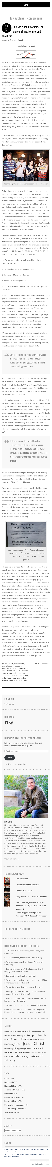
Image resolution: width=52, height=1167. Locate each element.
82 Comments (43, 664)
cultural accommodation (11, 666)
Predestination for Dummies (27, 885)
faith (35, 1039)
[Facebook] (6, 723)
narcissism (13, 673)
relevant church (18, 675)
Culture (7, 1078)
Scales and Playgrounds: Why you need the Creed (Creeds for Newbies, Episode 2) (31, 906)
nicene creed (8, 1052)
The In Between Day (24, 891)
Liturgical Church (11, 1086)
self (26, 675)
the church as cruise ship (18, 517)
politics (15, 1052)
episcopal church (35, 1035)
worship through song (18, 680)
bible (16, 1032)
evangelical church (9, 668)
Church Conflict (36, 1032)
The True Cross (22, 879)
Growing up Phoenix (15, 1109)
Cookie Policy (13, 1157)
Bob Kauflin (8, 664)
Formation (41, 1039)
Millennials (8, 1094)
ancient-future (9, 1032)
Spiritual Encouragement (14, 1105)
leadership (9, 1048)
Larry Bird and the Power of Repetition (31, 897)
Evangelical (16, 1039)
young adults (28, 1056)
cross (12, 1036)
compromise (19, 664)
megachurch (7, 671)
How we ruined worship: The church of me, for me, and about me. (22, 31)
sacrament (40, 1052)
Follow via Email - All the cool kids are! (22, 738)
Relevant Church (16, 40)
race (20, 1052)
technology (6, 678)
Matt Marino (8, 821)
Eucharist (7, 1039)
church (26, 1031)
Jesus (17, 1043)
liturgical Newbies (14, 1090)
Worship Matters (30, 385)
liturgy (17, 1048)
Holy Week (8, 1044)
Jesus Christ (33, 1043)
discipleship (18, 1035)
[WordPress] (11, 723)
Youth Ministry (10, 1112)
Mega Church (24, 668)
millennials (17, 671)
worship (15, 678)
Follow (9, 758)
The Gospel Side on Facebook (17, 929)
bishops (20, 1032)
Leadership (9, 1082)
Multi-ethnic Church (12, 1097)
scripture (7, 1056)
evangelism (28, 1039)
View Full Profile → (11, 859)
